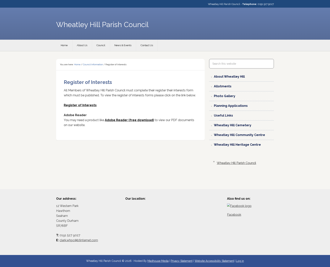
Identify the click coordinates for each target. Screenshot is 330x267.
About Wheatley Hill (229, 76)
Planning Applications (231, 106)
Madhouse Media (158, 260)
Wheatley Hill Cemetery (232, 125)
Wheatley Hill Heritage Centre (237, 144)
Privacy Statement (181, 260)
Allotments (222, 86)
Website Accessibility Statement (214, 260)
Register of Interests (80, 105)
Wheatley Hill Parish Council (236, 163)
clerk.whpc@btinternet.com (79, 240)
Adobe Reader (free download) (129, 120)
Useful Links (223, 115)
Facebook (234, 214)
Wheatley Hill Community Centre (239, 135)
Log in (240, 260)
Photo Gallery (224, 96)
